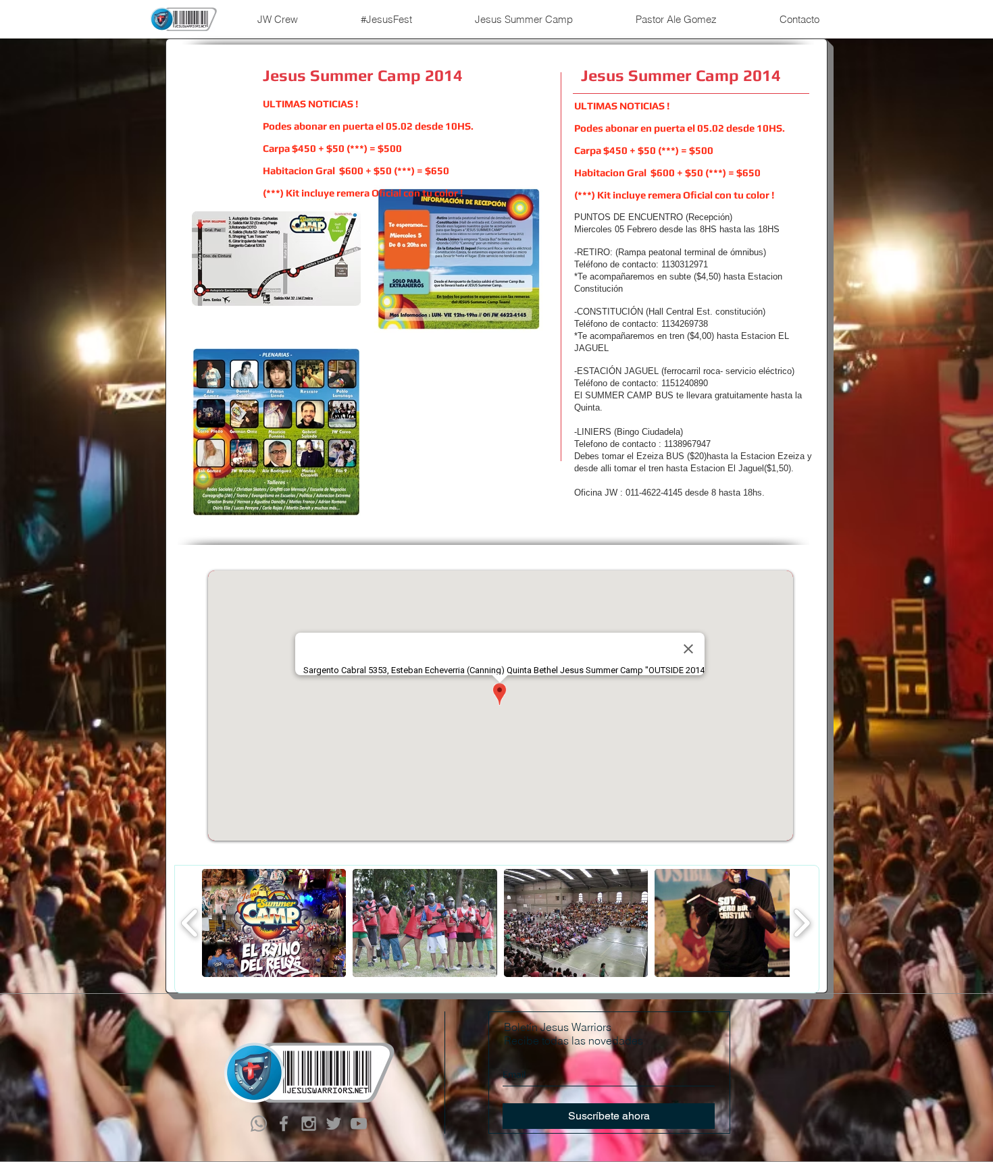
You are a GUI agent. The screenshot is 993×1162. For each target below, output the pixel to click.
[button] (274, 923)
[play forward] (801, 923)
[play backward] (190, 923)
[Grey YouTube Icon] (359, 1123)
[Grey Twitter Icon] (334, 1123)
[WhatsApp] (259, 1123)
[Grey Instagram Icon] (309, 1123)
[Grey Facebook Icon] (284, 1123)
